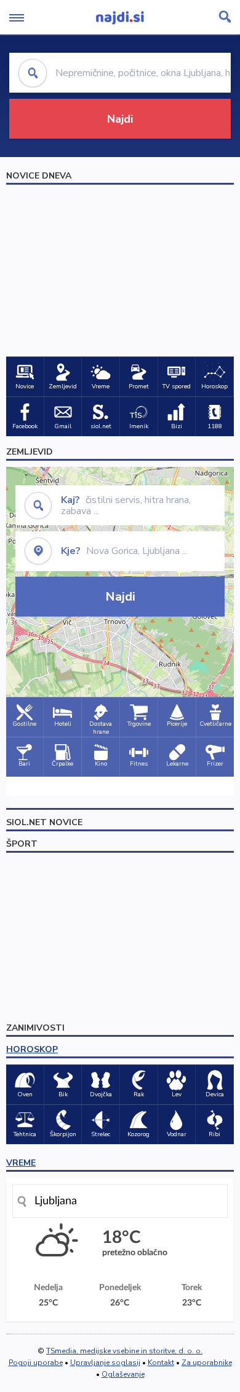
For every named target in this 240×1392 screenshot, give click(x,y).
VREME (21, 1163)
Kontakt (161, 1362)
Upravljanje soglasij (105, 1362)
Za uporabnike (207, 1362)
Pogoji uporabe (36, 1362)
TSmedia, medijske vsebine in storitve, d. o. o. (124, 1351)
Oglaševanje (123, 1374)
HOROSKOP (32, 1049)
